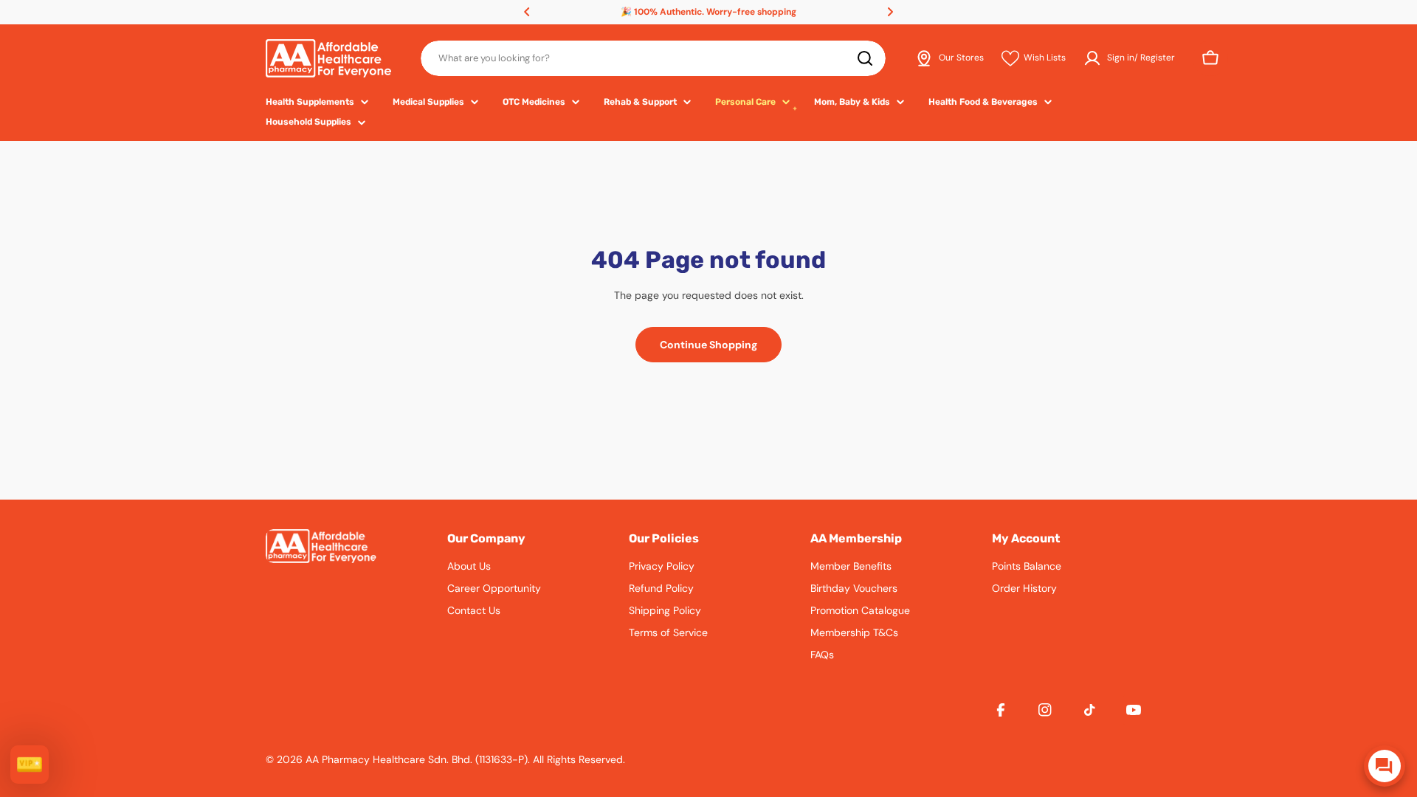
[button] (527, 12)
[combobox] (653, 58)
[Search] (865, 58)
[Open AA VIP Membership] (29, 764)
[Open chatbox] (1384, 766)
